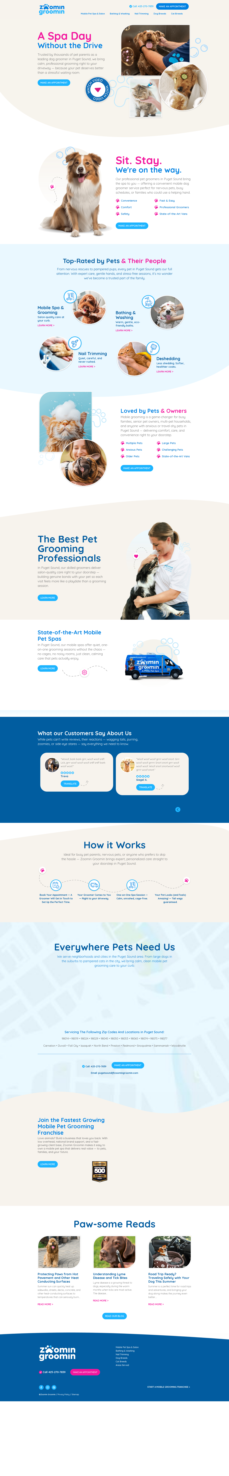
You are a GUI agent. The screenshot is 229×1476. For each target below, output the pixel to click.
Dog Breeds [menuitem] (160, 13)
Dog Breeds (121, 1358)
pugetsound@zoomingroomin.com (118, 1072)
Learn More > (46, 325)
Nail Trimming (122, 1354)
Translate (70, 783)
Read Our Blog (114, 1316)
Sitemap (75, 1394)
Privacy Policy (64, 1394)
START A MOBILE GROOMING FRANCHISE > (168, 1387)
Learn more (47, 1164)
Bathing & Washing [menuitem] (120, 13)
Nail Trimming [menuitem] (142, 13)
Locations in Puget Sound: (144, 1032)
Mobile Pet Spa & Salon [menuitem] (93, 13)
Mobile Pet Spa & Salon (127, 1347)
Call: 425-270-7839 (95, 1066)
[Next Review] (184, 810)
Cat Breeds (121, 1361)
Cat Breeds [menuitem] (177, 13)
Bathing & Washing (125, 1350)
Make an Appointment (172, 6)
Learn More (47, 597)
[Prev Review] (178, 810)
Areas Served (122, 1365)
